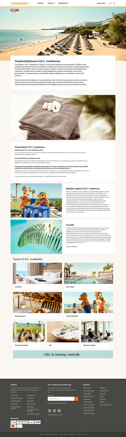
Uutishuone (14, 403)
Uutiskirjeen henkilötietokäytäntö (57, 403)
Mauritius (102, 402)
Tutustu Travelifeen (71, 246)
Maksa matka (87, 387)
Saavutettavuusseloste (33, 414)
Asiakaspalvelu (31, 395)
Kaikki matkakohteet (106, 404)
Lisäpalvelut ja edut (88, 404)
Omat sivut (101, 3)
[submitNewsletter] (76, 399)
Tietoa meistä (14, 395)
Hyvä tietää (30, 398)
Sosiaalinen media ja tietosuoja (33, 410)
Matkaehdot (30, 401)
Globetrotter (71, 434)
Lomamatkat (87, 399)
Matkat (40, 3)
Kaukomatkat (87, 393)
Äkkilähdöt (63, 3)
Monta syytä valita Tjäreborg (16, 407)
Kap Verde (103, 393)
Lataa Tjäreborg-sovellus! (55, 414)
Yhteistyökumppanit (89, 413)
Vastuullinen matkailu (17, 398)
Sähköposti (51, 395)
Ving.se (56, 434)
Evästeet (41, 434)
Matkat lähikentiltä (88, 396)
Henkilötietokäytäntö (48, 434)
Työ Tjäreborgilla (15, 401)
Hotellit (51, 3)
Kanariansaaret (104, 390)
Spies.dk (66, 434)
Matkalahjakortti (88, 402)
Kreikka (102, 396)
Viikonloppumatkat (88, 390)
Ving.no (61, 434)
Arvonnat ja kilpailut (89, 407)
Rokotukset (30, 406)
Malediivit (102, 399)
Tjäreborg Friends (88, 410)
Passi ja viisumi (31, 403)
